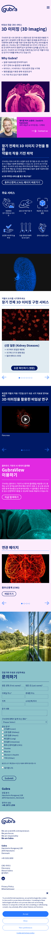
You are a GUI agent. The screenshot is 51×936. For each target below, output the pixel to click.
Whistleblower (7, 889)
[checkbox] (14, 744)
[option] (25, 341)
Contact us (43, 131)
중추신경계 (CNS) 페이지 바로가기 (22, 182)
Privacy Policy (7, 886)
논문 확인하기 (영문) (24, 368)
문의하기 (4, 873)
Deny (25, 921)
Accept (25, 914)
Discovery (5, 868)
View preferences (25, 928)
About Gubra (7, 870)
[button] (47, 893)
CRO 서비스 (6, 865)
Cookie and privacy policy (25, 933)
